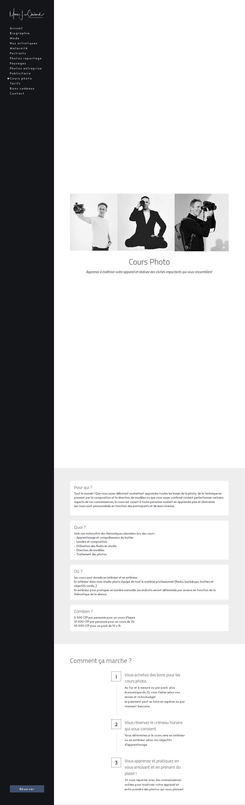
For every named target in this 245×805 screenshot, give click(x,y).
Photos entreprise (26, 68)
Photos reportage (26, 58)
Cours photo (21, 78)
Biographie (20, 33)
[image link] (27, 14)
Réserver (27, 789)
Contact (17, 93)
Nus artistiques (24, 43)
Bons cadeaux (22, 88)
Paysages (18, 63)
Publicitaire (20, 73)
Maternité (19, 48)
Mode (15, 38)
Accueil (16, 28)
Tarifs (15, 83)
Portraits (18, 53)
